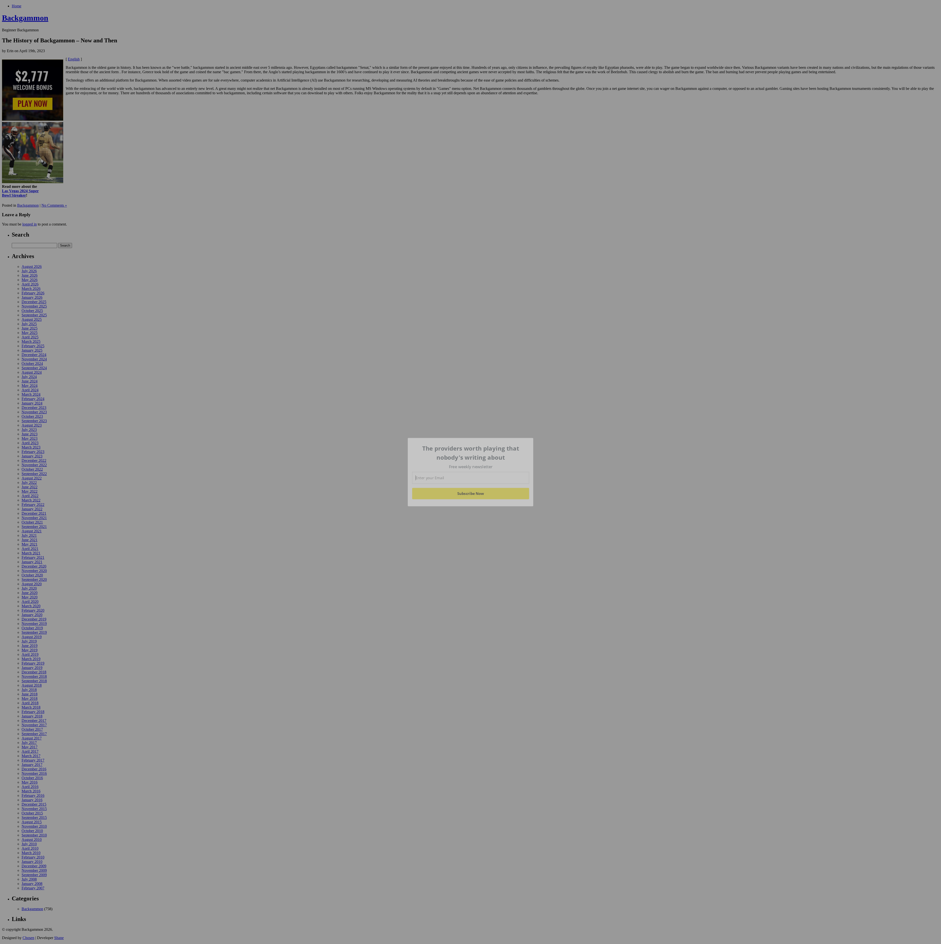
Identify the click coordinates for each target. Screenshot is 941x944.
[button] (470, 453)
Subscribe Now (470, 493)
